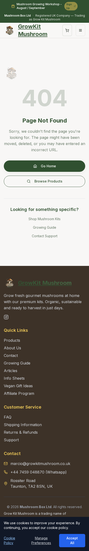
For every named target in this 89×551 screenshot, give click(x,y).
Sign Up (69, 6)
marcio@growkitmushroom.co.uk (40, 463)
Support (11, 439)
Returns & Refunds (21, 432)
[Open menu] (80, 30)
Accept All (72, 540)
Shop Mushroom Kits (44, 219)
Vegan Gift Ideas (18, 385)
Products (12, 340)
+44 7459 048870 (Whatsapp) (38, 472)
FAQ (7, 417)
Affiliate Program (19, 393)
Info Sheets (14, 378)
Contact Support (44, 236)
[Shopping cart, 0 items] (67, 30)
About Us (12, 348)
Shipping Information (23, 424)
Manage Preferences (41, 540)
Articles (10, 370)
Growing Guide (44, 227)
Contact (11, 355)
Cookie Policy (9, 540)
